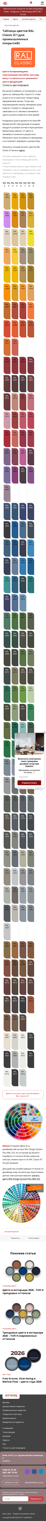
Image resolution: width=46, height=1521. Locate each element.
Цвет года (6, 1374)
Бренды (6, 1402)
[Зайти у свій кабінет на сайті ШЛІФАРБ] (23, 3)
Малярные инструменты (13, 1422)
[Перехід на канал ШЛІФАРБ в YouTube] (14, 1508)
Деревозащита (9, 1418)
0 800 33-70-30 (9, 1470)
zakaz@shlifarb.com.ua (34, 1482)
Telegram (14, 11)
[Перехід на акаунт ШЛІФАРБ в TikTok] (20, 1508)
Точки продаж (8, 1432)
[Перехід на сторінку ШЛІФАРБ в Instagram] (9, 1508)
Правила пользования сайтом (24, 1514)
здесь (22, 150)
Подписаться (36, 1499)
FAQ (4, 1444)
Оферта (5, 1440)
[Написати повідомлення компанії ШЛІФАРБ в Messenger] (34, 1471)
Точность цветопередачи (15, 85)
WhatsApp (27, 11)
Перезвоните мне (10, 1475)
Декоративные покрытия (13, 1406)
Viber (6, 11)
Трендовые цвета (9, 1286)
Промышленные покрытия (14, 1410)
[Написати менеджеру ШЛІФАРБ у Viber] (27, 1471)
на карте (6, 1460)
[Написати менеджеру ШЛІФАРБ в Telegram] (41, 1471)
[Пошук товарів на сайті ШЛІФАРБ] (17, 3)
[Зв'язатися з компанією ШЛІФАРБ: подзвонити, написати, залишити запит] (12, 3)
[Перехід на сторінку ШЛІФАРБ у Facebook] (3, 1508)
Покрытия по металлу (12, 1414)
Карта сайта (6, 1514)
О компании (7, 1428)
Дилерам (6, 1436)
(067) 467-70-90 (9, 1472)
